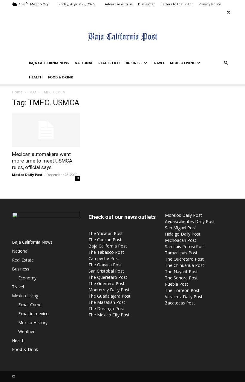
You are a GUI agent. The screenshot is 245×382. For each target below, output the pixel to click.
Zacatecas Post (180, 303)
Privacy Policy (210, 4)
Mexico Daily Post (27, 174)
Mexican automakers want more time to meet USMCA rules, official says (42, 160)
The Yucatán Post (105, 233)
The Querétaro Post (107, 277)
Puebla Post (176, 284)
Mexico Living (183, 63)
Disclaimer (146, 4)
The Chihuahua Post (184, 265)
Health (36, 77)
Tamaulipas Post (181, 253)
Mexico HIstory (33, 322)
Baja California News (49, 63)
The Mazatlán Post (106, 302)
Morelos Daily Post (183, 215)
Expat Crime (30, 304)
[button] (226, 63)
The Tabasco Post (106, 252)
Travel (158, 63)
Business (134, 63)
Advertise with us (118, 4)
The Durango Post (106, 308)
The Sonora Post (181, 278)
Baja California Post (107, 246)
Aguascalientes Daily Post (190, 221)
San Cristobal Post (106, 271)
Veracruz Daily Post (184, 296)
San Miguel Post (180, 228)
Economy (27, 278)
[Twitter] (228, 12)
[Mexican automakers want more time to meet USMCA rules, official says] (46, 130)
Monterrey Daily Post (109, 290)
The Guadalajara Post (109, 296)
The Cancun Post (105, 239)
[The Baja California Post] (122, 37)
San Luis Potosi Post (185, 246)
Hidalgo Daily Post (182, 234)
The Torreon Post (182, 290)
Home (17, 92)
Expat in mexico (33, 313)
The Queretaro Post (184, 259)
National (84, 63)
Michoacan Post (180, 240)
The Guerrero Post (106, 283)
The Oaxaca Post (105, 264)
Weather (26, 331)
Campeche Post (103, 258)
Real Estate (109, 63)
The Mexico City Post (109, 315)
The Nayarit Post (181, 271)
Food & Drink (60, 77)
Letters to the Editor (177, 4)
